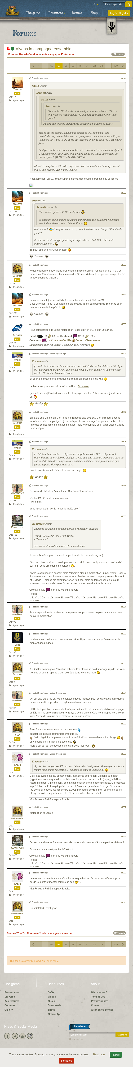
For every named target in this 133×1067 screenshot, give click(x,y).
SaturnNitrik (43, 207)
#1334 (123, 692)
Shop (94, 13)
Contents (10, 1005)
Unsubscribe (76, 1039)
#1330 (123, 516)
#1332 (123, 633)
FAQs (51, 992)
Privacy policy (99, 1001)
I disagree (66, 1060)
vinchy (35, 200)
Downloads (54, 1005)
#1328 (123, 441)
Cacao (17, 765)
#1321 (123, 78)
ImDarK (35, 86)
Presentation (12, 992)
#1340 (123, 902)
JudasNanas (17, 493)
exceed (44, 100)
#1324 (123, 294)
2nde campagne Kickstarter (58, 54)
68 (66, 65)
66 (51, 65)
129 (116, 65)
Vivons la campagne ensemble (42, 48)
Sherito (17, 89)
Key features (12, 1001)
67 (58, 65)
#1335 (123, 723)
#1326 (123, 353)
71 (87, 65)
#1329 (123, 485)
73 (101, 65)
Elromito (17, 276)
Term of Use (98, 996)
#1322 (123, 192)
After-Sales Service (102, 1009)
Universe (10, 996)
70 (80, 65)
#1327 (123, 411)
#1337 (123, 807)
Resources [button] (56, 13)
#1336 (123, 753)
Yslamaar (17, 204)
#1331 (123, 606)
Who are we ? (99, 992)
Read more (99, 1054)
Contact (95, 1005)
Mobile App (54, 1014)
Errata (51, 1009)
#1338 (123, 836)
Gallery (9, 1009)
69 (73, 65)
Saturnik (17, 335)
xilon (17, 735)
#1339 (123, 872)
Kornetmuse (17, 527)
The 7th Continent (29, 54)
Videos (52, 996)
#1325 (123, 324)
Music (51, 1001)
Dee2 (17, 645)
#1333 (123, 663)
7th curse (83, 386)
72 (94, 65)
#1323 (123, 264)
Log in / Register (119, 13)
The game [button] (33, 13)
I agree (116, 1054)
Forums (77, 13)
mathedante (17, 818)
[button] (95, 4)
